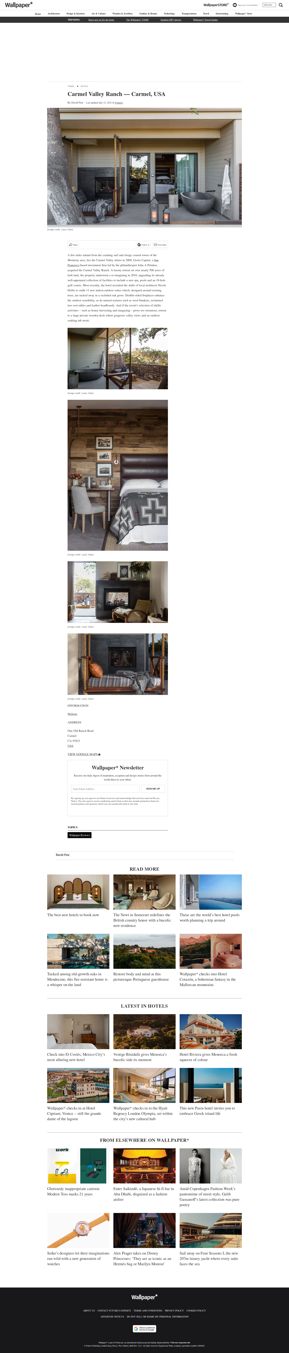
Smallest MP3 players (171, 19)
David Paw (77, 102)
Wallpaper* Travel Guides (205, 19)
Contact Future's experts (114, 1310)
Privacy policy (174, 1310)
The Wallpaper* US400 (137, 19)
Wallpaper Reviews (79, 835)
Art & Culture (98, 13)
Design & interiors (76, 13)
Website (72, 714)
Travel (206, 13)
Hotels (84, 86)
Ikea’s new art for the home (101, 19)
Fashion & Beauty (148, 13)
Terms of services (108, 798)
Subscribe (268, 5)
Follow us (145, 244)
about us (89, 1310)
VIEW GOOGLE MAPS (83, 754)
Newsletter (162, 244)
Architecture (54, 13)
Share (75, 244)
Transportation (189, 13)
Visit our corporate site (180, 1342)
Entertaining (222, 13)
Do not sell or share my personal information (157, 1316)
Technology (169, 13)
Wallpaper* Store (243, 13)
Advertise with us (112, 1316)
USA (70, 746)
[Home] (37, 14)
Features (119, 102)
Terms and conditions (148, 1310)
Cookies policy (196, 1310)
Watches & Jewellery (122, 13)
